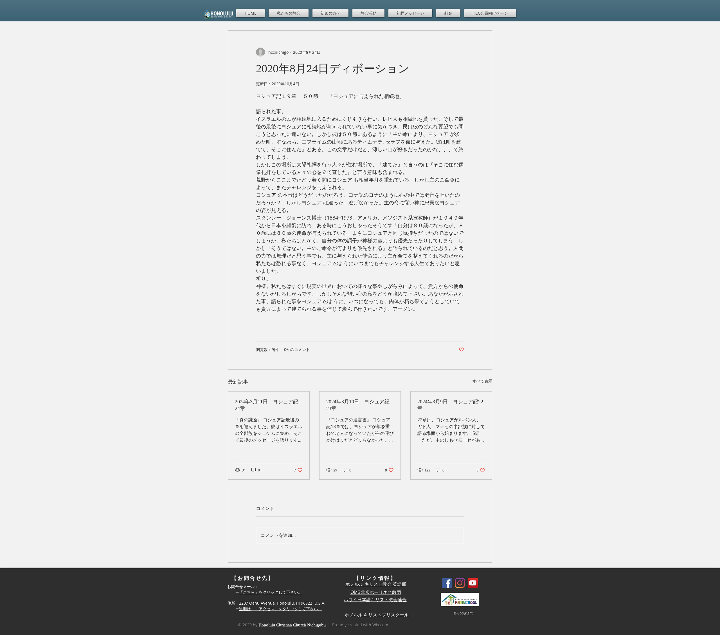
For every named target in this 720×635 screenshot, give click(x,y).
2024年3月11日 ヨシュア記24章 (266, 405)
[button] (288, 13)
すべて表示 (482, 381)
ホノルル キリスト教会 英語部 (375, 584)
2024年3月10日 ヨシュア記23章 (358, 405)
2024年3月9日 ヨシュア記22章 (450, 405)
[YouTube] (473, 583)
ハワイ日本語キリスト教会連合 (375, 599)
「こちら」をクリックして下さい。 (270, 592)
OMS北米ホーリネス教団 (375, 592)
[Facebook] (447, 583)
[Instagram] (460, 583)
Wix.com (380, 624)
